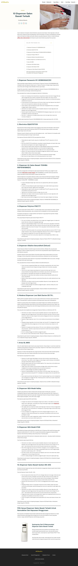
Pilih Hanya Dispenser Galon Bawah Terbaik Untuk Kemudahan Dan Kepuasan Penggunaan (36, 72)
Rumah (22, 10)
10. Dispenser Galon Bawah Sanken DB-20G (35, 69)
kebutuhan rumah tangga (28, 172)
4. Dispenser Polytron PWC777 (32, 54)
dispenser (56, 403)
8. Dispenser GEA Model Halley (32, 64)
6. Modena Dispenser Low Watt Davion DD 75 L (36, 59)
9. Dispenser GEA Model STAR (32, 66)
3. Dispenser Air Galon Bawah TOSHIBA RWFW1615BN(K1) (38, 52)
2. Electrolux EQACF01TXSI (32, 49)
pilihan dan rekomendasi (23, 38)
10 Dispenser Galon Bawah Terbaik (22, 15)
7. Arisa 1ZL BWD (30, 62)
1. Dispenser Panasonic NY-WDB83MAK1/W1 (35, 47)
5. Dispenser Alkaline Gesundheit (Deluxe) (35, 57)
